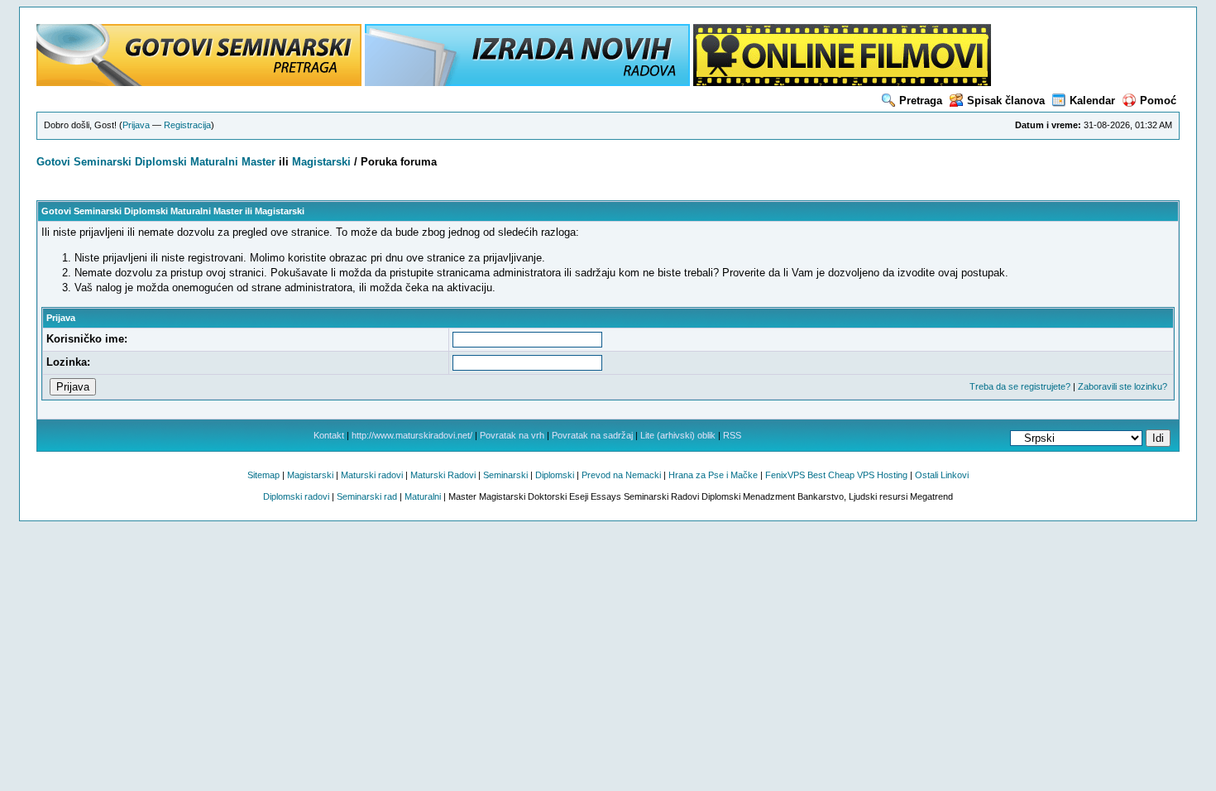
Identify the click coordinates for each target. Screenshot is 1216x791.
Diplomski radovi (296, 496)
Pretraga (920, 100)
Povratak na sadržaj (592, 435)
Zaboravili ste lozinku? (1122, 386)
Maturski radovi (372, 475)
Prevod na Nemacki (621, 475)
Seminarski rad (367, 496)
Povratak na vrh (512, 435)
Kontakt (329, 435)
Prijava (136, 125)
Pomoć (1158, 100)
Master (258, 162)
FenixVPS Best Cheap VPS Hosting (836, 475)
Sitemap (263, 475)
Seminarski (103, 162)
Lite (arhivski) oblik (678, 435)
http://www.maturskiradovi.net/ (412, 435)
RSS (732, 435)
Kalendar (1092, 100)
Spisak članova (1006, 100)
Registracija (187, 125)
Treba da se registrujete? (1019, 386)
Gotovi (55, 162)
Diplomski (161, 162)
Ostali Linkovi (942, 475)
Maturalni (214, 162)
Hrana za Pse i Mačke (713, 475)
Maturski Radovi (443, 475)
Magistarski (321, 162)
